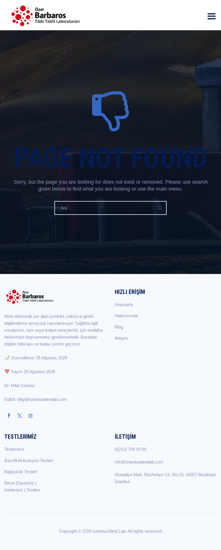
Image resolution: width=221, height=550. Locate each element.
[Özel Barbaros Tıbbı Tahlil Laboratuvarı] (46, 15)
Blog (119, 326)
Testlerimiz (14, 449)
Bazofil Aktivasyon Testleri (28, 460)
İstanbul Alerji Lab (109, 531)
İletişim (121, 338)
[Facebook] (8, 416)
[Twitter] (19, 416)
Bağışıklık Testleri (20, 471)
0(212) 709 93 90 (130, 449)
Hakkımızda (126, 315)
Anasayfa (124, 304)
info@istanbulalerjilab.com (139, 461)
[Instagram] (30, 416)
